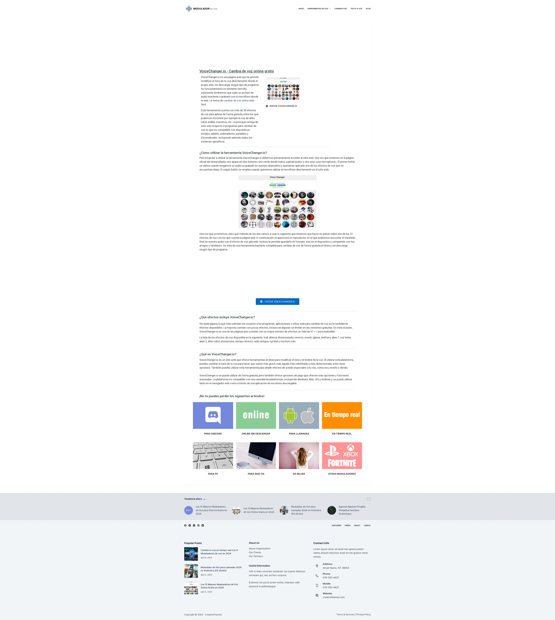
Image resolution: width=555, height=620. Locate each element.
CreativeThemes (213, 614)
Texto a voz (356, 9)
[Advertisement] (277, 45)
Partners (336, 525)
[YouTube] (203, 525)
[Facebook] (185, 525)
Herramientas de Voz (318, 9)
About (357, 525)
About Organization (259, 548)
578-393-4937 (331, 577)
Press (347, 525)
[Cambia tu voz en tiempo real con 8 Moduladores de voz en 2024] (191, 554)
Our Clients (255, 552)
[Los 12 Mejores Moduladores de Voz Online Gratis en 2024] (236, 510)
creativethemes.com (334, 597)
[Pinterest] (198, 525)
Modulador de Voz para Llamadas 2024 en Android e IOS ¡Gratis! (306, 510)
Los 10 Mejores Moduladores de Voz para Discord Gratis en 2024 (211, 510)
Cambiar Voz (340, 9)
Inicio (301, 9)
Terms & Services (345, 614)
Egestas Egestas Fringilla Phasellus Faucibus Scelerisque (352, 510)
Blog (368, 9)
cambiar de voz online (236, 100)
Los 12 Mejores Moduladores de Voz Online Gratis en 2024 (259, 510)
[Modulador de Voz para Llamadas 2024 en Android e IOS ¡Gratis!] (284, 510)
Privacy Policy (363, 614)
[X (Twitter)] (190, 525)
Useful (367, 525)
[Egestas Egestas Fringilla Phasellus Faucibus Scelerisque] (331, 510)
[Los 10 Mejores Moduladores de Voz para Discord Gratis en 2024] (188, 510)
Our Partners (256, 556)
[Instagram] (194, 525)
